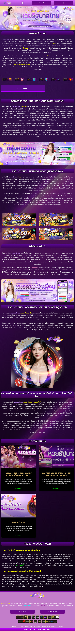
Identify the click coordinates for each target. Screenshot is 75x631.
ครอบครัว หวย (18, 522)
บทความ (21, 626)
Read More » (18, 488)
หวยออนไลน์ (28, 626)
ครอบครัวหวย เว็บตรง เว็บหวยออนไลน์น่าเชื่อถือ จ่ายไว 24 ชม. (18, 474)
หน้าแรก (14, 626)
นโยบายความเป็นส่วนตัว (49, 626)
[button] (22, 2)
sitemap (60, 626)
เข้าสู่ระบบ (37, 626)
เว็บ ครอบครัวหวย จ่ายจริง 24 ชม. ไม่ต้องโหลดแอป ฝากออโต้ (56, 474)
